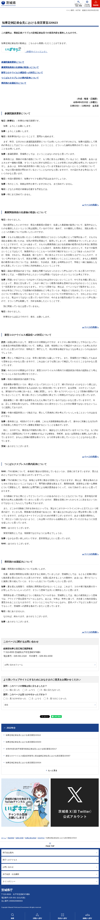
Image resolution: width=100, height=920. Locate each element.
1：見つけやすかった (16, 698)
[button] (87, 3)
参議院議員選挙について (12, 62)
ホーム (3, 838)
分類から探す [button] (37, 918)
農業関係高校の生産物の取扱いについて (20, 67)
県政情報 (11, 838)
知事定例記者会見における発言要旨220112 (23, 735)
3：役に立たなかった (50, 690)
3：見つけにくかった (57, 698)
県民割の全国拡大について (13, 83)
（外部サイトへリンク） (36, 52)
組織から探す (87, 918)
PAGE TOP (50, 846)
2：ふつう (30, 690)
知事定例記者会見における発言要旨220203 (23, 742)
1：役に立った (13, 690)
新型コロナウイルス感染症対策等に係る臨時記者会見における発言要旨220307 (38, 756)
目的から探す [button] (62, 918)
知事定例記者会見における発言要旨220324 (23, 763)
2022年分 (11, 728)
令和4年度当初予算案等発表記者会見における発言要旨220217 (31, 749)
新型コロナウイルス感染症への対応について (22, 72)
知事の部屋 (19, 838)
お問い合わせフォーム (14, 665)
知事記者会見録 (30, 838)
